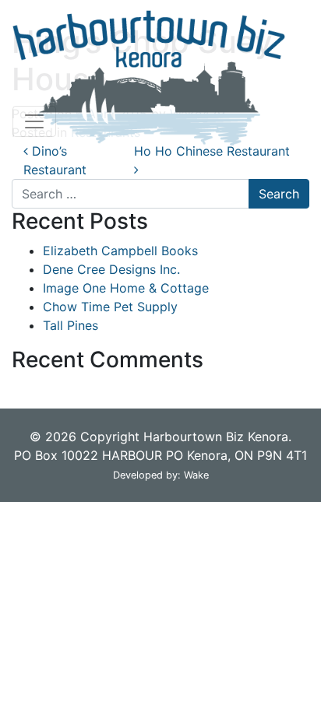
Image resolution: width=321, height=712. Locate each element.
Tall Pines (70, 325)
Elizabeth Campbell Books (120, 250)
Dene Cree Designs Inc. (111, 269)
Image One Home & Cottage (126, 288)
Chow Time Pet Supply (110, 306)
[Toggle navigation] (34, 121)
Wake (196, 475)
